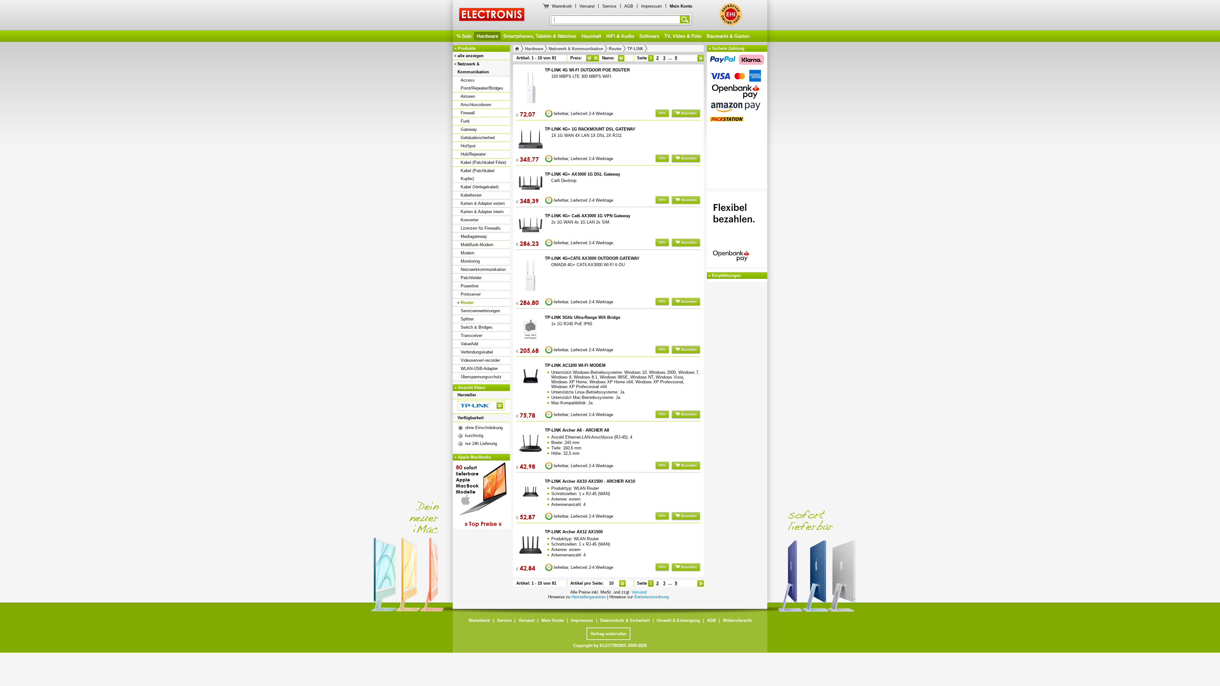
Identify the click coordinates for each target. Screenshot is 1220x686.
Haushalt (591, 36)
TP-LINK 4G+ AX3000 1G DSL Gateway (582, 174)
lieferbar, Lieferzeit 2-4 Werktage (583, 113)
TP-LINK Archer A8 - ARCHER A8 (577, 430)
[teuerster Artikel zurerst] (596, 58)
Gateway (469, 129)
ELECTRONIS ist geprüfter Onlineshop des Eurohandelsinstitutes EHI (731, 14)
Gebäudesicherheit (478, 137)
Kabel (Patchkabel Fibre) (483, 162)
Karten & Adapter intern (482, 211)
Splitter (467, 319)
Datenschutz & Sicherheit (625, 620)
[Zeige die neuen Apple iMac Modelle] (864, 548)
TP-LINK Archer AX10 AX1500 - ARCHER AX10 (590, 481)
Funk (465, 121)
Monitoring (470, 261)
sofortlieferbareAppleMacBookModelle (478, 495)
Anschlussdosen (476, 104)
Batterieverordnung (651, 597)
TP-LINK (635, 48)
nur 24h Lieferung (481, 443)
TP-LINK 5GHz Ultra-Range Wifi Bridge (582, 317)
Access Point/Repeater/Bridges (482, 84)
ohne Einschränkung (484, 427)
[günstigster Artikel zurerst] (589, 58)
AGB (628, 6)
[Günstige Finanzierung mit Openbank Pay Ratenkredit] (737, 230)
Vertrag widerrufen (608, 633)
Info (662, 113)
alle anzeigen (471, 55)
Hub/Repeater (473, 154)
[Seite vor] (700, 58)
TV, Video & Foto (683, 36)
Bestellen (688, 113)
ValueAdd (469, 343)
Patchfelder (471, 277)
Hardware (487, 36)
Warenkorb (562, 6)
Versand (587, 6)
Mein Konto (552, 620)
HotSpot (468, 146)
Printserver (471, 294)
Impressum (651, 6)
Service (609, 6)
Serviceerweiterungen (480, 310)
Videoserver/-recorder (480, 360)
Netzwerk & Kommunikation (473, 68)
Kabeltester (471, 195)
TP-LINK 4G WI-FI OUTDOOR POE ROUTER (587, 70)
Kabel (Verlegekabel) (479, 187)
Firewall (468, 113)
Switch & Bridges (476, 327)
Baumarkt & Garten (728, 36)
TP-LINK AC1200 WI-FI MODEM (575, 365)
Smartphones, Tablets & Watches (539, 36)
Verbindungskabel (477, 352)
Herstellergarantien (589, 597)
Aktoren (468, 96)
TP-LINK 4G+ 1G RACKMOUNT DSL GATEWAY (590, 129)
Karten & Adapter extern (483, 203)
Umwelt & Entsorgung (678, 620)
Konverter (469, 220)
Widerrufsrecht (737, 620)
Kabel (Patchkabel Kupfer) (477, 174)
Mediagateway (474, 236)
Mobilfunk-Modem (477, 244)
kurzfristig (474, 435)
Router (467, 302)
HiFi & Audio (620, 36)
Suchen (686, 19)
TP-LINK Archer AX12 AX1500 (574, 531)
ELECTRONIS (492, 15)
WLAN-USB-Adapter (479, 368)
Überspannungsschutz (481, 376)
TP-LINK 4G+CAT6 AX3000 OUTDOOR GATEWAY (592, 258)
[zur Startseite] (518, 48)
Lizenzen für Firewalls (481, 228)
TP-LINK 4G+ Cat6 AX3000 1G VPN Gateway (587, 215)
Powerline (469, 286)
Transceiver (471, 335)
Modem (467, 253)
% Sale (464, 36)
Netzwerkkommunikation (483, 269)
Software (649, 36)
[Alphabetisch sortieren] (621, 58)
